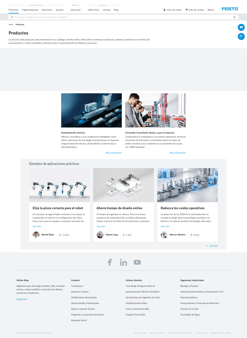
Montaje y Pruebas (189, 286)
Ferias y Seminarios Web (137, 309)
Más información (114, 152)
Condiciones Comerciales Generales (180, 333)
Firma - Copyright (140, 333)
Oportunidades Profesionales (85, 303)
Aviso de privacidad (157, 333)
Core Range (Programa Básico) (140, 286)
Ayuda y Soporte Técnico (83, 309)
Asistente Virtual (79, 320)
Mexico (211, 9)
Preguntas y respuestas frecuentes (87, 314)
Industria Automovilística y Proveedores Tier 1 (202, 291)
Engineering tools (30, 9)
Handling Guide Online (136, 303)
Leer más (37, 226)
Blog (116, 9)
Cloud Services (201, 333)
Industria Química (188, 297)
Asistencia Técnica (79, 291)
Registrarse (22, 299)
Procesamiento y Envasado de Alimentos (199, 303)
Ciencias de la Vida (189, 309)
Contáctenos (77, 286)
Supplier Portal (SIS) (135, 314)
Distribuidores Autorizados (84, 297)
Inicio (11, 24)
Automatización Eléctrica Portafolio (143, 291)
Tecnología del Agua (190, 314)
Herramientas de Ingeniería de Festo (143, 297)
